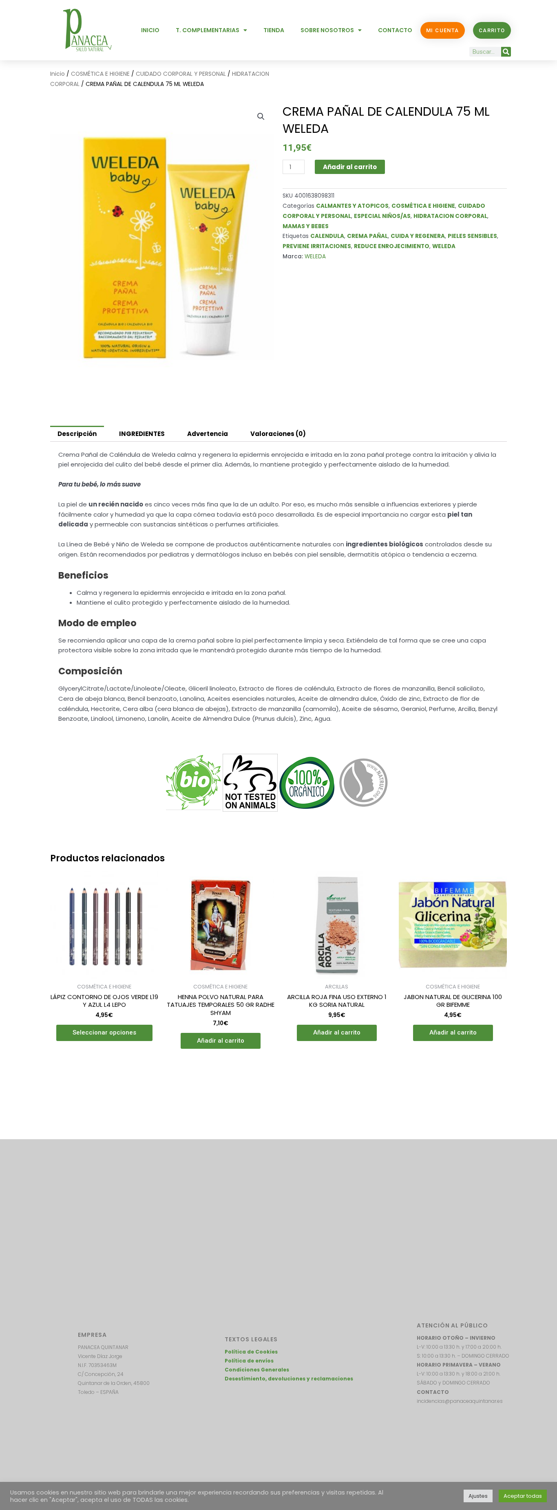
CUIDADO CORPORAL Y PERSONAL (181, 74)
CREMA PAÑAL (367, 236)
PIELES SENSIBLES (472, 236)
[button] (261, 116)
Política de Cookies (251, 1351)
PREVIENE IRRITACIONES (317, 246)
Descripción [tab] (77, 433)
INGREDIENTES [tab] (142, 433)
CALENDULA (327, 236)
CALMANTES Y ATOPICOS (352, 206)
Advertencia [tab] (207, 433)
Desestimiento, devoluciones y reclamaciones (289, 1378)
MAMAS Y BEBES (306, 226)
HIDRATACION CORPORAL (450, 216)
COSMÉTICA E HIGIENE (100, 74)
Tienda (273, 30)
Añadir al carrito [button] (220, 1040)
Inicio (150, 30)
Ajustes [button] (478, 1496)
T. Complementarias (207, 30)
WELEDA (443, 246)
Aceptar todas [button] (523, 1496)
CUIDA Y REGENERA (418, 236)
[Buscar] (506, 52)
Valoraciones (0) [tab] (278, 433)
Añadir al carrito (350, 167)
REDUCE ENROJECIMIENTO (391, 246)
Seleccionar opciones (104, 1032)
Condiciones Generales (257, 1369)
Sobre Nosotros (327, 30)
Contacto (395, 30)
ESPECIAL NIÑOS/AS (382, 216)
